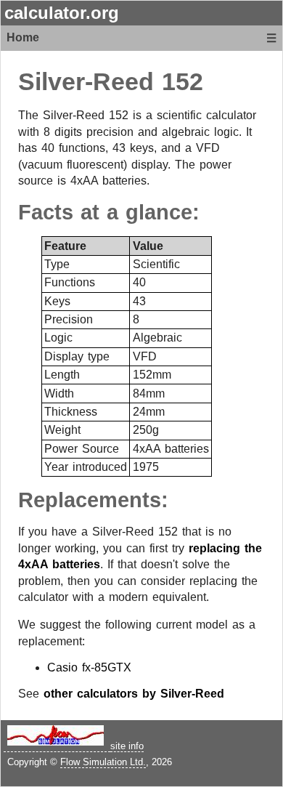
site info (127, 745)
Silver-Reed (86, 81)
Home (23, 37)
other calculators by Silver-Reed (134, 693)
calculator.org (61, 13)
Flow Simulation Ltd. (103, 761)
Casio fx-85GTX (89, 667)
